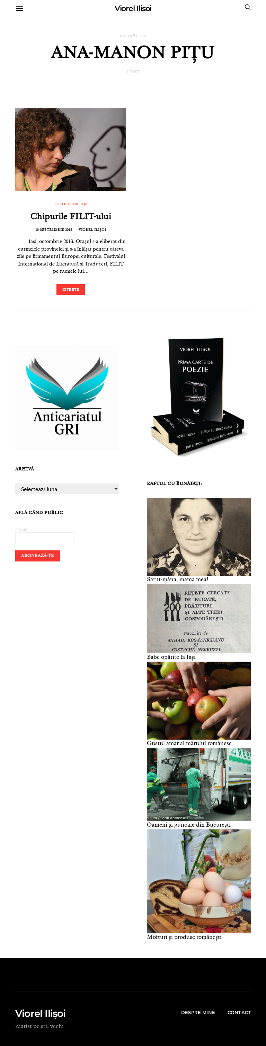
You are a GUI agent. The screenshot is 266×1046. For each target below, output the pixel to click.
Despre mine (198, 1012)
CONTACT (239, 1012)
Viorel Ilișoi (133, 8)
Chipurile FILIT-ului (70, 217)
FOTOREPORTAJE (70, 204)
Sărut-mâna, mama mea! (178, 580)
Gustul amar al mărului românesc (189, 744)
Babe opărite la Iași (171, 657)
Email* (21, 530)
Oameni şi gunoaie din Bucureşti (189, 825)
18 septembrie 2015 (53, 230)
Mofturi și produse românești (184, 937)
